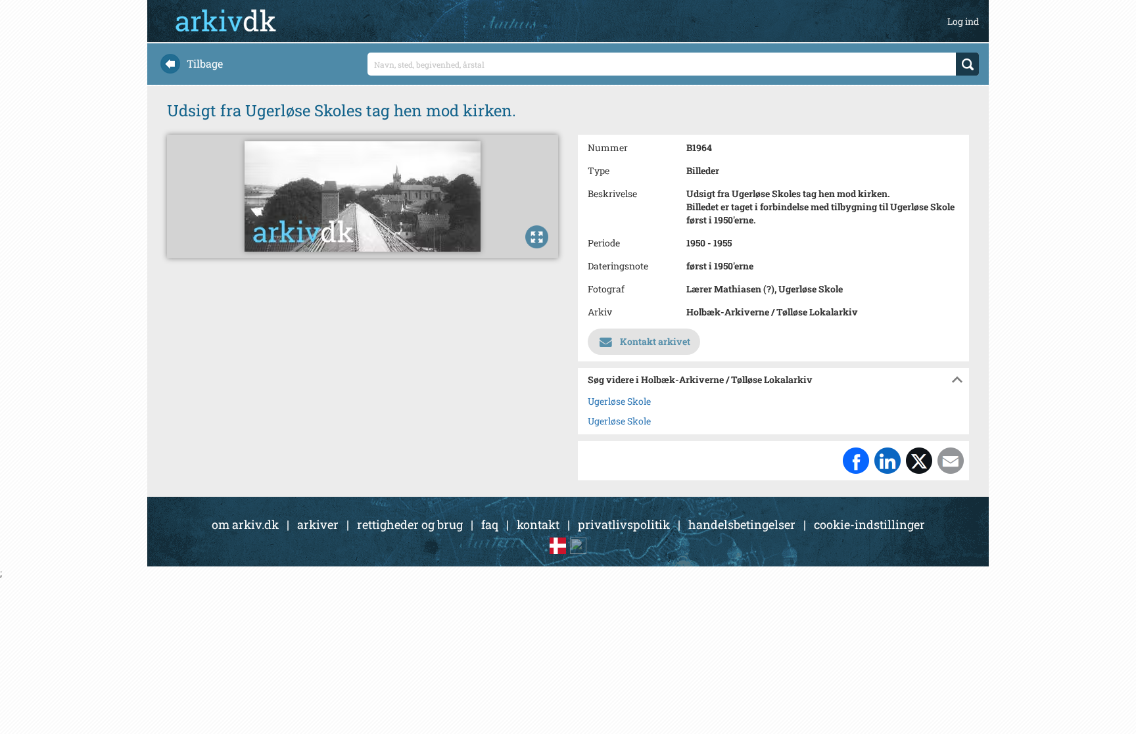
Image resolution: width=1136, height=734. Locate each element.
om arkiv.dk (245, 524)
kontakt (538, 524)
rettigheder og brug (410, 524)
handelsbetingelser (741, 524)
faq (489, 524)
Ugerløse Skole (619, 401)
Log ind (963, 21)
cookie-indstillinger (869, 524)
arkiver (318, 524)
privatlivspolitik (624, 524)
